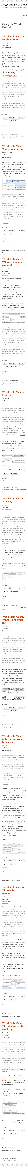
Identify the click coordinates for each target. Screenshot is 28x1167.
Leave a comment (6, 47)
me (8, 64)
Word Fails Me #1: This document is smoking (12, 1026)
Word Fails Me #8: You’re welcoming (13, 148)
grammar (8, 137)
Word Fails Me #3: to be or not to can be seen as (13, 739)
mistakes (22, 137)
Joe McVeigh (5, 45)
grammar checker (15, 137)
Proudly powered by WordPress (9, 1158)
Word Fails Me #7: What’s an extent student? (12, 262)
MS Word (18, 880)
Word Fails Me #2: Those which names (13, 890)
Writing (16, 134)
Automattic (13, 1160)
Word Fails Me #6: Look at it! (13, 393)
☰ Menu (25, 15)
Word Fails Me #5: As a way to (13, 500)
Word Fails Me (10, 134)
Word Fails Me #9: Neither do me (13, 38)
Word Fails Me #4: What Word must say (13, 619)
